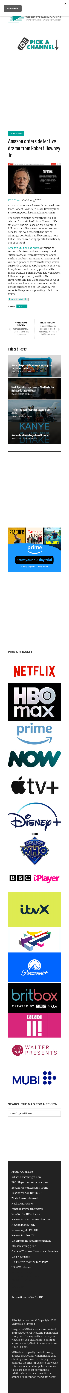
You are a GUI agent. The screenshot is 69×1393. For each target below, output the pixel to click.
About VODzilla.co (22, 1171)
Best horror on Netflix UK (27, 1193)
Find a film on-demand (25, 1198)
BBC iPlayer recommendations (30, 1182)
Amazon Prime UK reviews (28, 1208)
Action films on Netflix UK (27, 1297)
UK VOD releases (21, 1267)
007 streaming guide (24, 1246)
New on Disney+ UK (23, 1224)
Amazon (22, 306)
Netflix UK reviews (23, 1203)
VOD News (16, 133)
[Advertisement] (34, 94)
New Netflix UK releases (26, 1214)
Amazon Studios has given (23, 248)
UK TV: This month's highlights (30, 1262)
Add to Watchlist (19, 299)
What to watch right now (26, 1177)
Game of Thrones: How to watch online (35, 1251)
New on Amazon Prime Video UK (31, 1219)
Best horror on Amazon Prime (30, 1187)
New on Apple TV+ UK (25, 1230)
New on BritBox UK (23, 1235)
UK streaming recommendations (31, 1240)
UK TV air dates (21, 1256)
